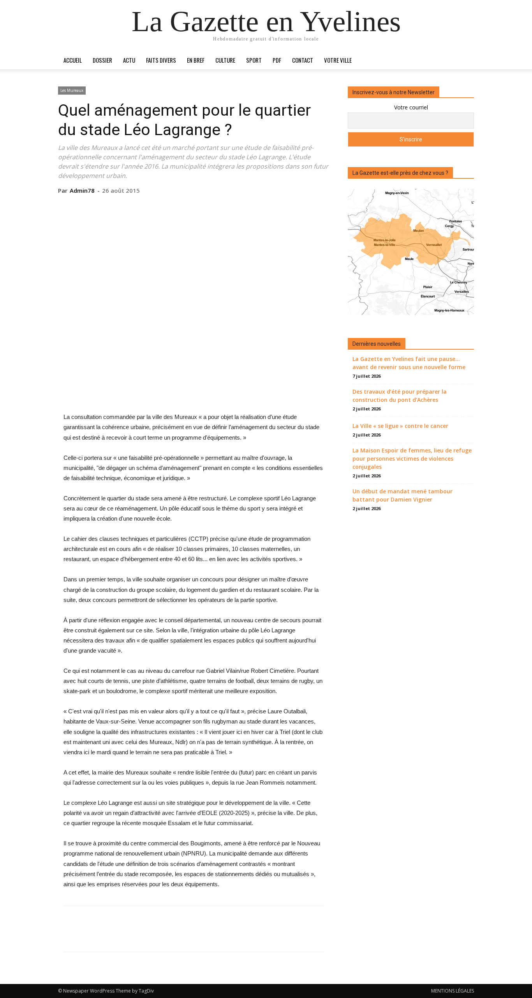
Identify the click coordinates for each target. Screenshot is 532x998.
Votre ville (338, 60)
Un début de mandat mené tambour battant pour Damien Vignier (402, 495)
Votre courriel (411, 107)
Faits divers (161, 60)
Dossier (102, 60)
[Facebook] (157, 206)
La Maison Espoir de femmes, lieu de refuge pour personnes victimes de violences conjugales (412, 458)
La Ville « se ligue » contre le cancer (400, 425)
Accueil (72, 60)
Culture (225, 60)
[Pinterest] (193, 206)
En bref (195, 60)
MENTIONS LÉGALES (452, 990)
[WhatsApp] (211, 206)
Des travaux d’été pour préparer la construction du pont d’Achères (399, 395)
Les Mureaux (71, 90)
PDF (277, 60)
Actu (129, 60)
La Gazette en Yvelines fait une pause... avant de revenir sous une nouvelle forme (408, 363)
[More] (229, 206)
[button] (464, 60)
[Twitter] (175, 206)
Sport (254, 60)
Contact (302, 60)
